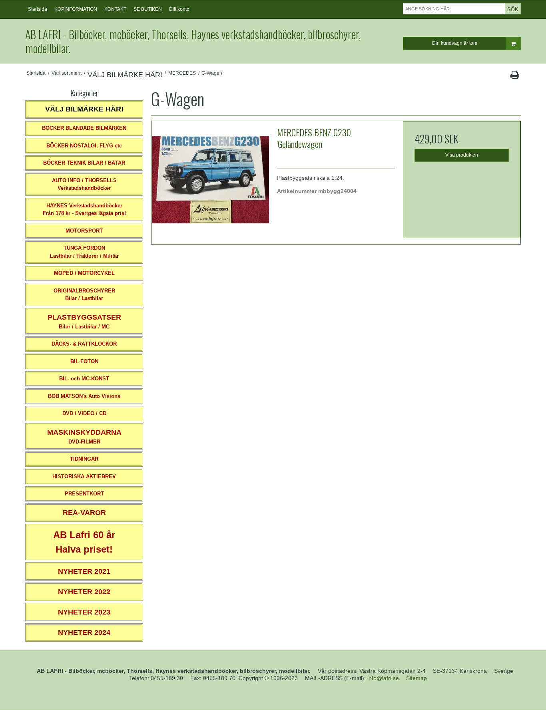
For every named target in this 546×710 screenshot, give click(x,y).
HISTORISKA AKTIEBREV (84, 476)
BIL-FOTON (84, 361)
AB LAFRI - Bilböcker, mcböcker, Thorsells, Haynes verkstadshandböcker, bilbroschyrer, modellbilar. (193, 41)
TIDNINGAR (84, 459)
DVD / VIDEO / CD (84, 413)
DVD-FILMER (84, 436)
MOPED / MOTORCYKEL (84, 273)
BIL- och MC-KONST (84, 379)
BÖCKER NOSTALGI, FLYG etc (84, 146)
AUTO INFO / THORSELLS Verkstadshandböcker (84, 184)
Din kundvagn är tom (454, 43)
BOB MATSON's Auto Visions (84, 396)
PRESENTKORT (84, 494)
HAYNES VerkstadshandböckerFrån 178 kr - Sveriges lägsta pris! (84, 210)
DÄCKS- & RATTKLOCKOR (84, 344)
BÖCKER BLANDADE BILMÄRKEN (84, 128)
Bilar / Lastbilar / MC (84, 321)
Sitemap (416, 678)
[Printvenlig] (514, 77)
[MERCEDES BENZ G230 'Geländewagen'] (210, 180)
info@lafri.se (383, 678)
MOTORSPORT (84, 231)
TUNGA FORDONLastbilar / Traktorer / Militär (84, 252)
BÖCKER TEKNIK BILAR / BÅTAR (84, 163)
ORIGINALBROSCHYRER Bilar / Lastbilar (84, 295)
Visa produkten (461, 155)
